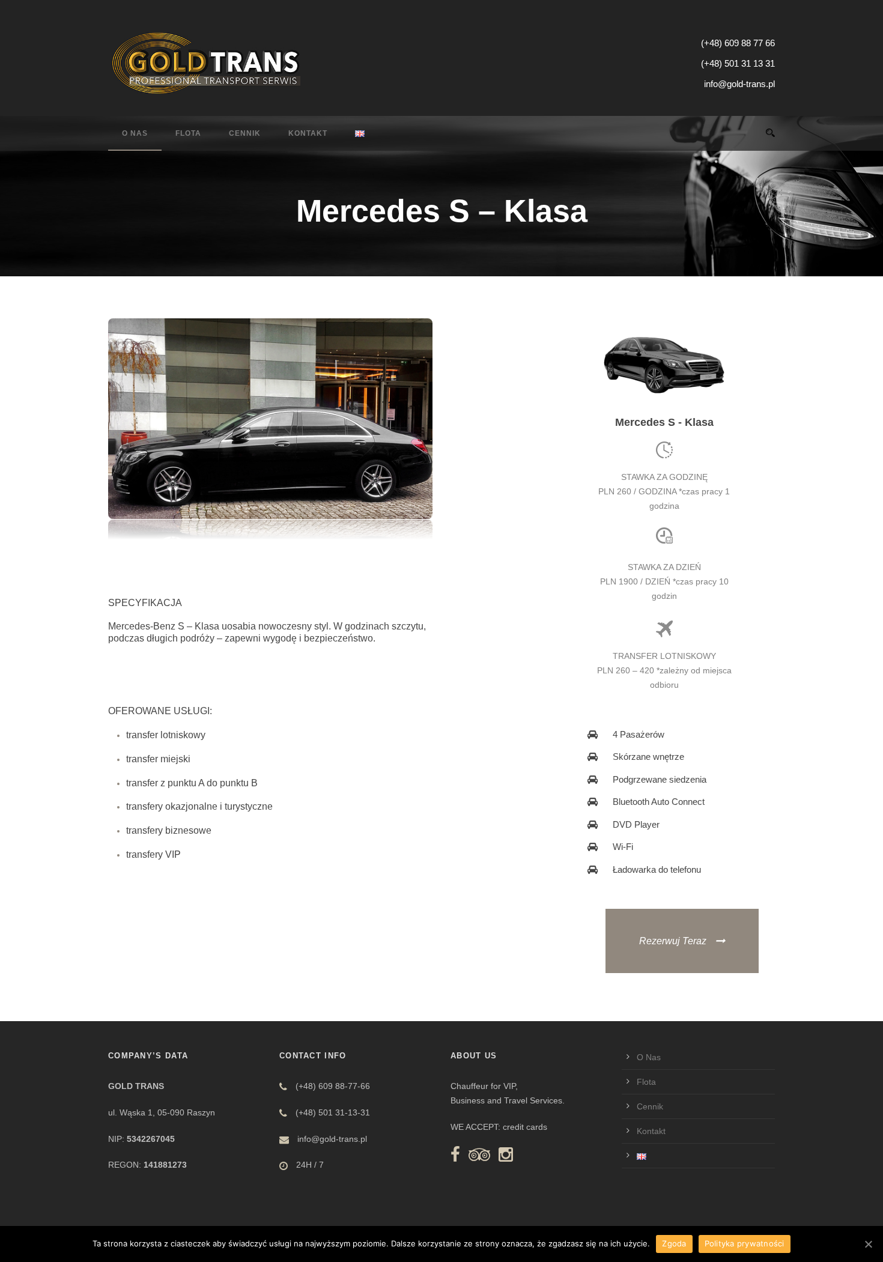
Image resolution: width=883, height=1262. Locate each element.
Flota (188, 133)
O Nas (135, 133)
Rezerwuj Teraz (672, 941)
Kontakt (307, 133)
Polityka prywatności (744, 1243)
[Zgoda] (868, 1244)
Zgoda (674, 1243)
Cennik (245, 133)
